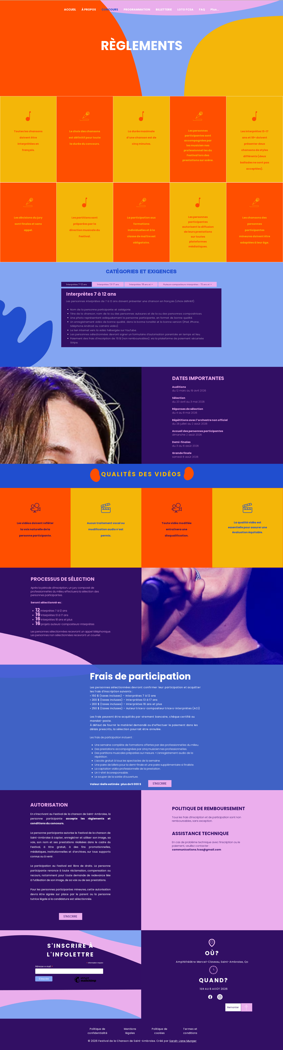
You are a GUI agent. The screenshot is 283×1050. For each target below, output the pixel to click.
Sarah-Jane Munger (183, 1041)
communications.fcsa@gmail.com (196, 849)
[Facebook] (210, 997)
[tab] (76, 284)
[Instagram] (220, 997)
